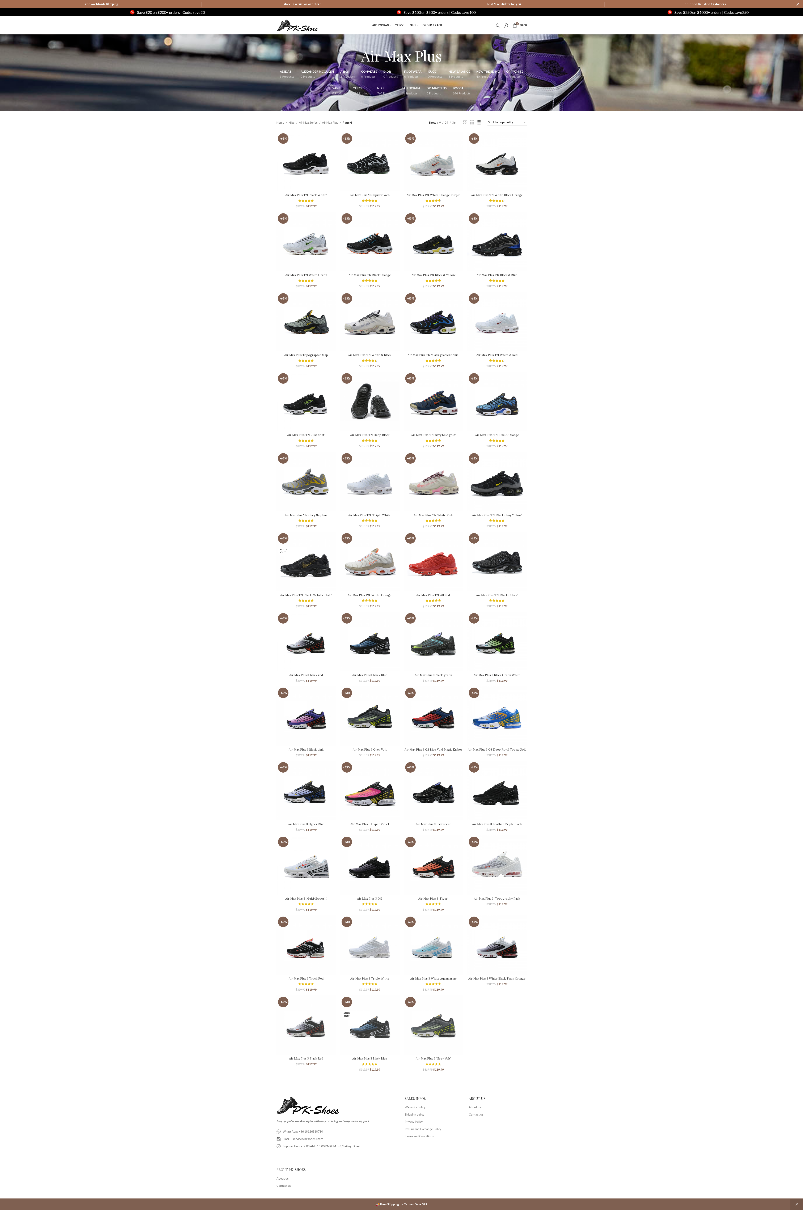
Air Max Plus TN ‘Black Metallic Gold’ (306, 595)
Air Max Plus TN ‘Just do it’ (306, 435)
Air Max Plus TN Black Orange (370, 275)
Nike (292, 122)
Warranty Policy (415, 1107)
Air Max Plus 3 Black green (433, 675)
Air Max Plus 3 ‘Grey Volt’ (433, 1058)
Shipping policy (414, 1114)
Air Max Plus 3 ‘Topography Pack (497, 898)
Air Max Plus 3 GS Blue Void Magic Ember (433, 749)
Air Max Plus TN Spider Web (370, 195)
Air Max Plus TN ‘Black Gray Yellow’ (497, 515)
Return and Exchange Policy (423, 1129)
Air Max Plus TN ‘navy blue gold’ (433, 435)
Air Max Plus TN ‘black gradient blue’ (433, 355)
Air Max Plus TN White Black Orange (497, 195)
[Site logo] (297, 25)
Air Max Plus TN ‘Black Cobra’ (497, 595)
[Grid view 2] (465, 122)
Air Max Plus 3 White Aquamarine (433, 978)
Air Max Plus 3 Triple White (369, 978)
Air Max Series (308, 122)
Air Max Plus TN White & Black (369, 355)
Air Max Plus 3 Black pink (306, 749)
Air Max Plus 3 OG (369, 898)
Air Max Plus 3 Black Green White (496, 675)
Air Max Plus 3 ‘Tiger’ (433, 898)
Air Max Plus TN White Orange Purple (433, 195)
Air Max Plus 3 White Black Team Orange (496, 978)
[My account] (506, 25)
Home (280, 122)
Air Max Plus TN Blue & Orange (497, 435)
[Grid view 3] (472, 122)
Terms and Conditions (419, 1136)
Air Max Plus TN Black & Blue (497, 275)
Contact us (283, 1185)
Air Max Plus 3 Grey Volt (370, 749)
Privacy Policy (414, 1121)
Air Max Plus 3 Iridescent (433, 824)
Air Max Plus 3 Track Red (306, 978)
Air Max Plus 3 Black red (306, 675)
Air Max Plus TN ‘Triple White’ (369, 515)
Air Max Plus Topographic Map (306, 355)
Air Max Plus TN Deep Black (369, 435)
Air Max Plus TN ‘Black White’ (306, 195)
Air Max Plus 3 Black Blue (369, 675)
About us (282, 1178)
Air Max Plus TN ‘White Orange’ (369, 595)
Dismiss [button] (796, 1204)
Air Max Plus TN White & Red (496, 355)
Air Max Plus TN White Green (306, 275)
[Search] (498, 25)
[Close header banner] (798, 4)
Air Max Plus (330, 122)
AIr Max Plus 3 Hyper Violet (369, 824)
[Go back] (356, 55)
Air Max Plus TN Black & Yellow (433, 275)
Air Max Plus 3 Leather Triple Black (497, 824)
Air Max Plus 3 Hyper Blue (306, 824)
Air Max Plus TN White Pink (433, 515)
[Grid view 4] (479, 122)
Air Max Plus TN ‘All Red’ (433, 595)
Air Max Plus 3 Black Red (306, 1058)
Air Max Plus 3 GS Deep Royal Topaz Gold (497, 749)
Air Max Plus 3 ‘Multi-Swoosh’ (306, 898)
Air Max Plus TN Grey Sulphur (306, 515)
